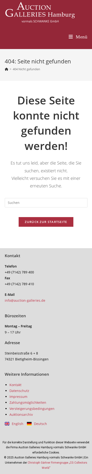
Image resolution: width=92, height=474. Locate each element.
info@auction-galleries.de (25, 300)
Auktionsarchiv (21, 414)
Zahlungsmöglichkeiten (27, 402)
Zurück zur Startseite (46, 222)
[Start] (6, 69)
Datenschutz (19, 390)
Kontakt (15, 385)
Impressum (18, 396)
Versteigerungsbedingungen (31, 408)
